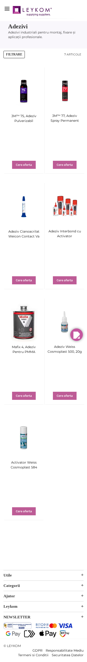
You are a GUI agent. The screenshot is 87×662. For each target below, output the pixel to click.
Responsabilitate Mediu (65, 650)
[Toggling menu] (6, 9)
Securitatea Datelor (68, 655)
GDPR (37, 650)
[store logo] (32, 11)
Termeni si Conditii (33, 655)
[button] (28, 168)
